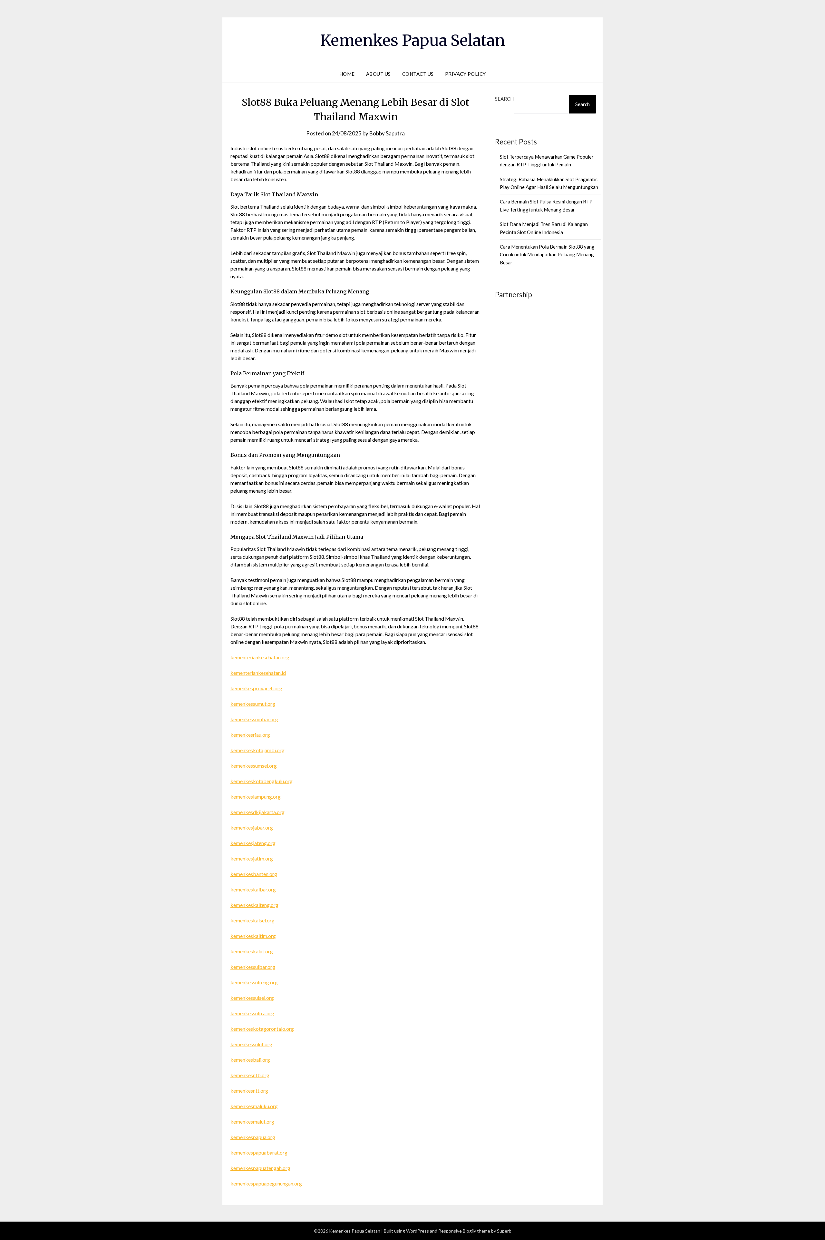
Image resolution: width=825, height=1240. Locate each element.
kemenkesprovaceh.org (256, 688)
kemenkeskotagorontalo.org (262, 1029)
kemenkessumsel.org (253, 766)
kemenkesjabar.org (251, 827)
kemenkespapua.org (252, 1137)
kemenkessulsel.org (252, 998)
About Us (378, 74)
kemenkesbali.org (250, 1060)
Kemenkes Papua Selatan (412, 40)
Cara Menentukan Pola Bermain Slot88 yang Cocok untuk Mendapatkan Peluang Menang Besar (547, 254)
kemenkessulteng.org (254, 982)
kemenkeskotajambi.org (257, 750)
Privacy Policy (465, 74)
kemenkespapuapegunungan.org (266, 1183)
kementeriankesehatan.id (258, 673)
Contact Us (418, 74)
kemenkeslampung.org (255, 796)
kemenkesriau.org (250, 735)
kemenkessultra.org (252, 1013)
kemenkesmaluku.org (254, 1106)
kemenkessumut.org (252, 704)
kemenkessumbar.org (254, 719)
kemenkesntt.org (249, 1090)
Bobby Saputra (387, 133)
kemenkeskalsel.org (252, 920)
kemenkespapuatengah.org (260, 1168)
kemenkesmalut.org (252, 1121)
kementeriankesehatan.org (259, 657)
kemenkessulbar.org (252, 967)
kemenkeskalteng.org (254, 905)
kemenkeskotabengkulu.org (261, 781)
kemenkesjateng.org (253, 843)
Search (504, 99)
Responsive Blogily (457, 1231)
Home (347, 74)
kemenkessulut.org (251, 1044)
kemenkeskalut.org (251, 951)
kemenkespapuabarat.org (258, 1152)
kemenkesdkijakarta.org (257, 812)
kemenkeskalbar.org (253, 889)
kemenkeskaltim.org (253, 936)
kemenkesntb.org (249, 1075)
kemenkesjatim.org (251, 858)
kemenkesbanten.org (253, 874)
